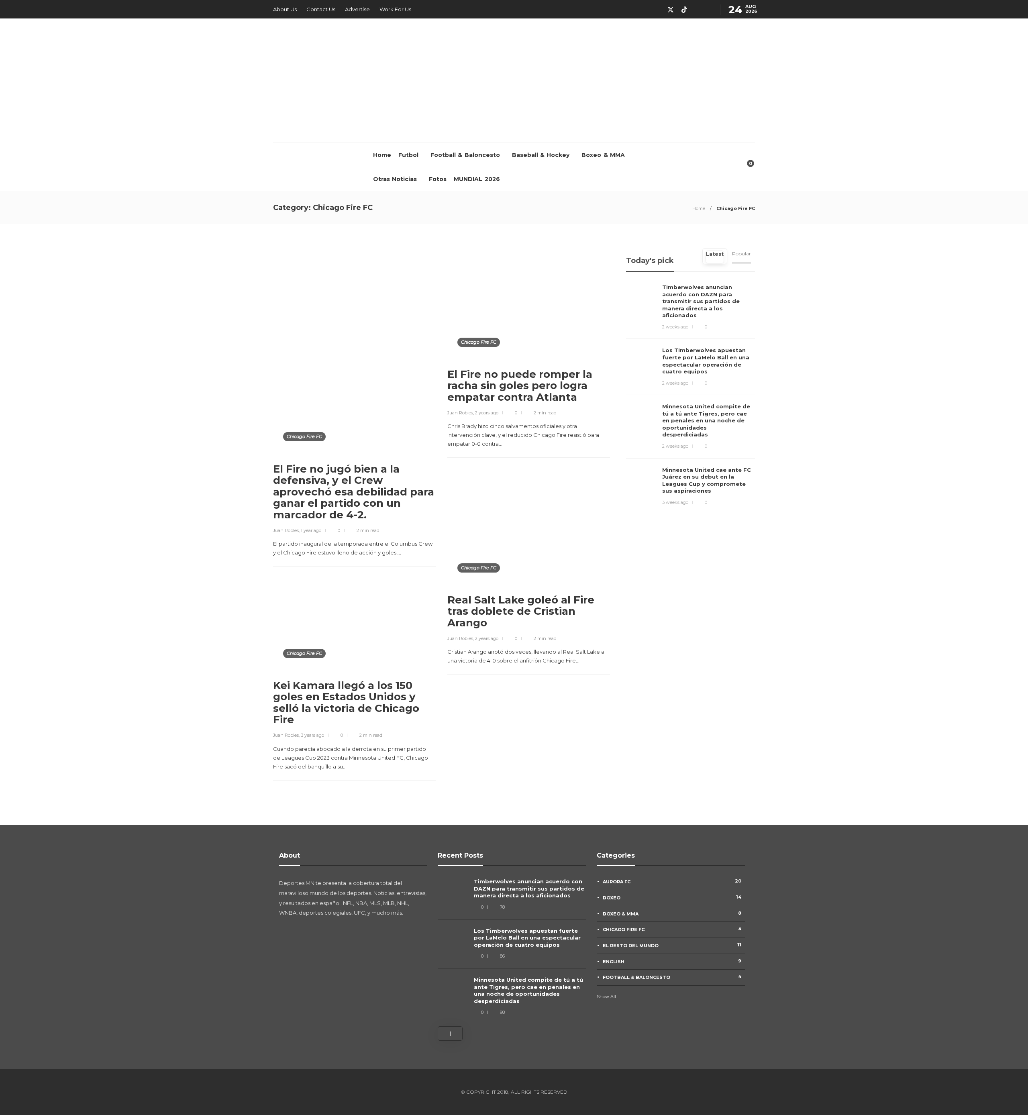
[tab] (714, 256)
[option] (512, 947)
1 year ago (311, 530)
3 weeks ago (675, 502)
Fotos (438, 179)
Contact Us (320, 9)
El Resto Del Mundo (672, 945)
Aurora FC (672, 881)
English (672, 961)
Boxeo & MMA (603, 155)
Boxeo (672, 897)
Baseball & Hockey (541, 155)
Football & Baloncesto (465, 155)
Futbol (408, 155)
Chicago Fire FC (304, 436)
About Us (285, 9)
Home (382, 155)
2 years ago (486, 413)
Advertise (357, 9)
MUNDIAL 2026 (477, 179)
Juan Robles (286, 530)
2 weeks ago (675, 327)
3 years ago (312, 735)
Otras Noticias (395, 179)
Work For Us (395, 9)
